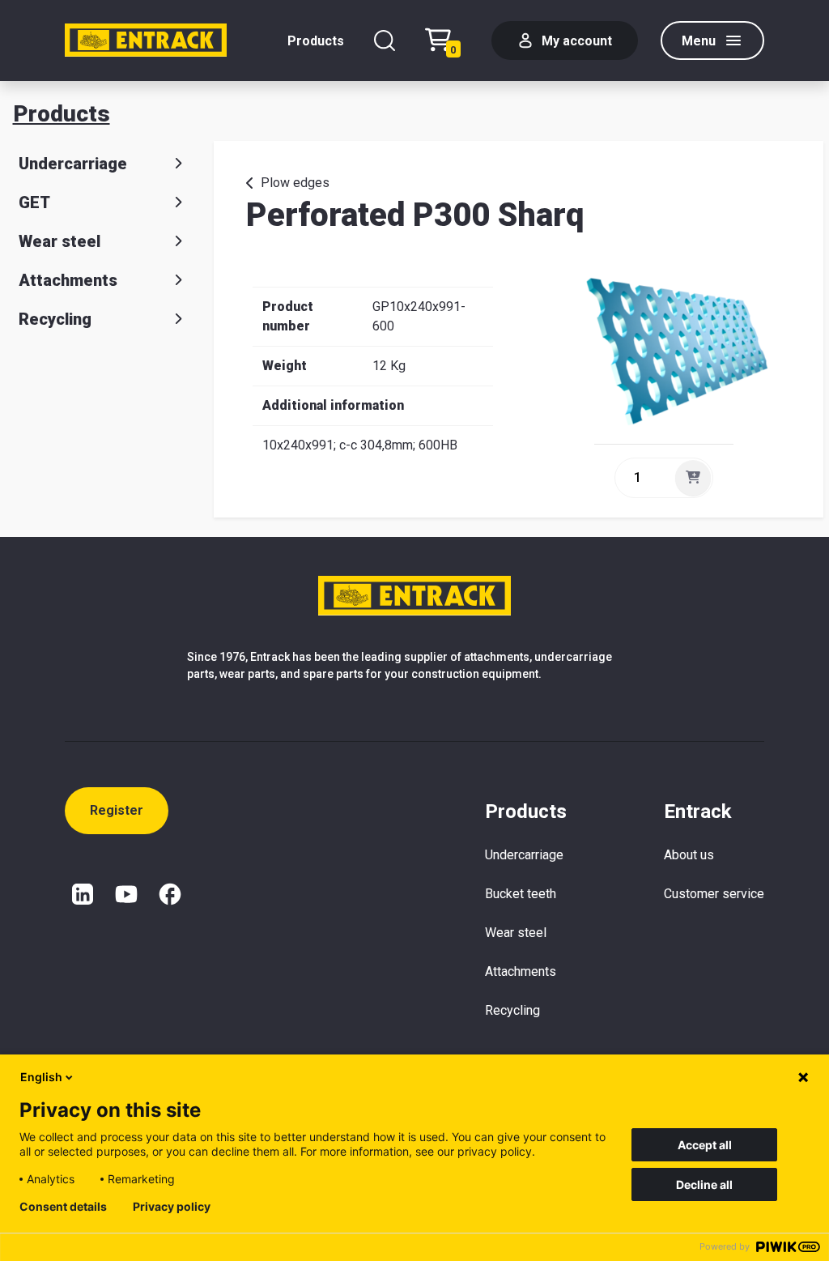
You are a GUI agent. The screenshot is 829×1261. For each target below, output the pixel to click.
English (41, 1077)
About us (689, 855)
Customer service (714, 893)
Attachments (68, 280)
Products (315, 41)
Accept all (705, 1145)
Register (116, 810)
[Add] (693, 478)
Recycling (55, 319)
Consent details (63, 1206)
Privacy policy (171, 1206)
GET (34, 202)
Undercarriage (73, 163)
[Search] (384, 40)
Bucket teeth (520, 893)
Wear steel (59, 241)
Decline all (704, 1184)
